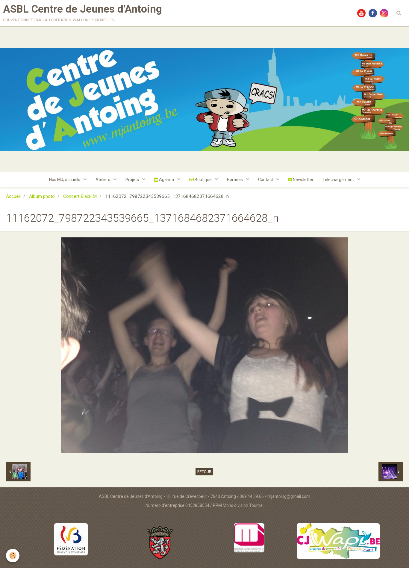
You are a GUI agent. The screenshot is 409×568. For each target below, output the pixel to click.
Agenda (166, 179)
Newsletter (302, 179)
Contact (266, 179)
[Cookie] (12, 555)
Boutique (203, 179)
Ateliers (103, 179)
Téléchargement (338, 179)
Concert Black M (80, 196)
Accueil (13, 196)
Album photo (42, 196)
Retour (204, 472)
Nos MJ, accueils (65, 179)
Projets (132, 179)
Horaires (235, 179)
